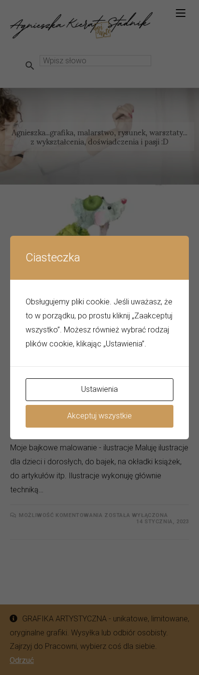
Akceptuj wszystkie (99, 415)
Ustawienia (99, 389)
